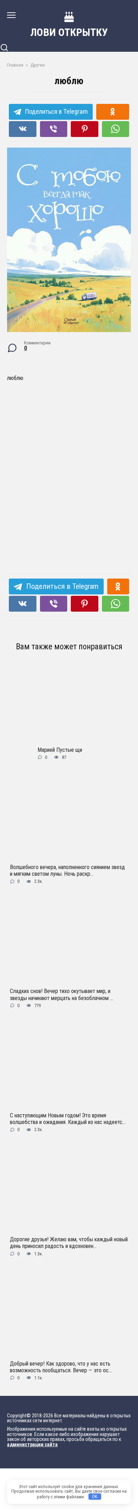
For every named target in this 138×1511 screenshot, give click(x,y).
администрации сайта (32, 1445)
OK (94, 1496)
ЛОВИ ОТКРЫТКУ (69, 32)
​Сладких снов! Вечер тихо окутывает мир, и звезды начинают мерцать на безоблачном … (61, 994)
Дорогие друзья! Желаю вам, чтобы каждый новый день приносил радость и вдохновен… (69, 1242)
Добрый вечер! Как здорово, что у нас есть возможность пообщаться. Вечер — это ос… (61, 1366)
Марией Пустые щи (60, 749)
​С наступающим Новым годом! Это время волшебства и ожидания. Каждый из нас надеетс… (68, 1118)
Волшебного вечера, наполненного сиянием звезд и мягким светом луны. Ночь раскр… (67, 870)
